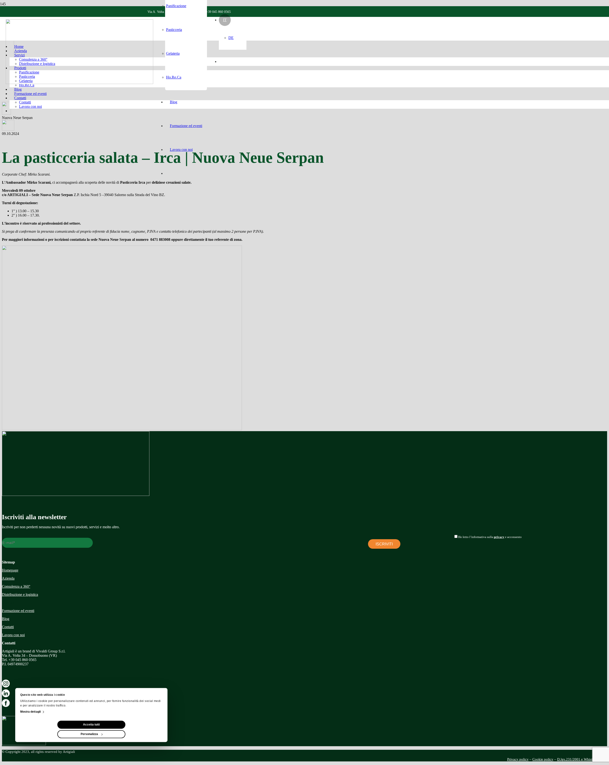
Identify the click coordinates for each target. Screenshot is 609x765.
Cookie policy (542, 759)
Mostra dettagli (30, 712)
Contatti (8, 627)
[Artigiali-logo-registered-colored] (79, 83)
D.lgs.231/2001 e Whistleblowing (582, 759)
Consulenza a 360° (16, 586)
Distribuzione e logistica (20, 594)
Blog (5, 619)
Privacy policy (518, 759)
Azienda (8, 578)
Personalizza (89, 734)
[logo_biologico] (24, 744)
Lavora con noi (13, 635)
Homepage (10, 570)
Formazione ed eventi (18, 611)
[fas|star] (304, 684)
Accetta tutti (91, 724)
